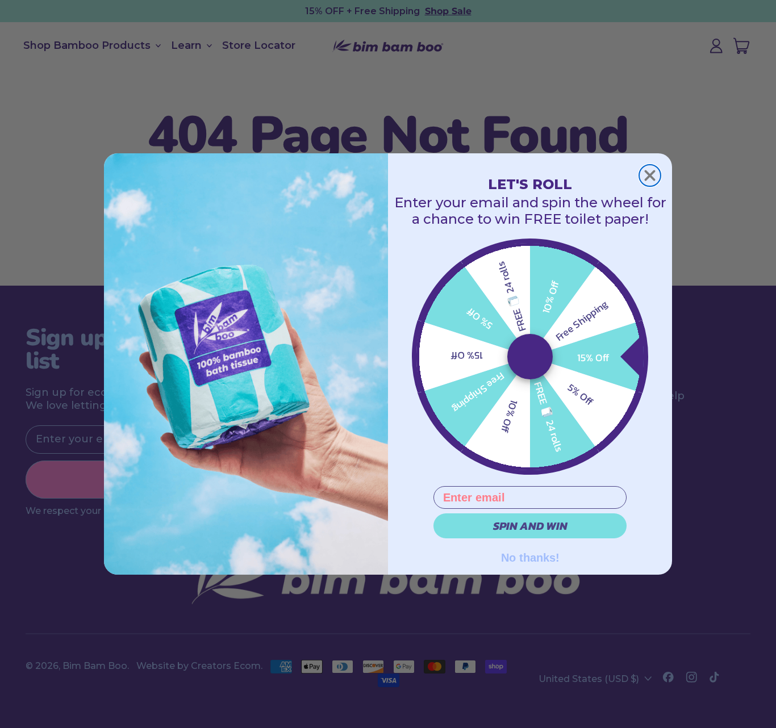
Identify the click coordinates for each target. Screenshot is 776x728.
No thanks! (530, 556)
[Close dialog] (650, 175)
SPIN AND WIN (530, 525)
